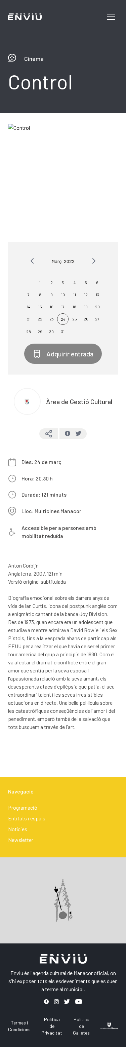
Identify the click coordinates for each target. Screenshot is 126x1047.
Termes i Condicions (19, 1026)
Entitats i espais (26, 818)
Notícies (17, 829)
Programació (22, 807)
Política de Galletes (81, 1026)
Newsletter (20, 840)
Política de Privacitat (51, 1026)
